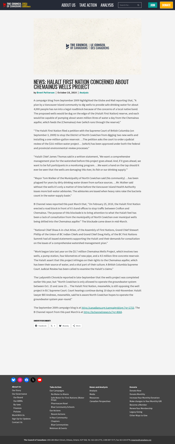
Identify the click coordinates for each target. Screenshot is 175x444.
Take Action (88, 5)
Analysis (107, 5)
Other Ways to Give (138, 415)
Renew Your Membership (141, 408)
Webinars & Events (58, 428)
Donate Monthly (137, 394)
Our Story (16, 390)
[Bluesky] (13, 379)
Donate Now (135, 390)
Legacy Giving (136, 411)
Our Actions (55, 410)
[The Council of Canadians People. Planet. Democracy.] (17, 5)
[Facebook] (26, 379)
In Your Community (58, 417)
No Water (55, 394)
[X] (33, 379)
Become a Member (138, 404)
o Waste (65, 394)
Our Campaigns (57, 390)
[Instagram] (20, 379)
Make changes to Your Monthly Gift (146, 401)
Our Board (18, 397)
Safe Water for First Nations (64, 397)
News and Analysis (99, 387)
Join (152, 5)
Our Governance (19, 393)
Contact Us (17, 422)
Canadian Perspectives (100, 401)
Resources (94, 397)
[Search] (138, 5)
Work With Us (18, 415)
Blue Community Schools (63, 407)
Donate (133, 387)
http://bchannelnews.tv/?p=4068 (103, 312)
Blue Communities (59, 424)
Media (92, 394)
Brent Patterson (46, 92)
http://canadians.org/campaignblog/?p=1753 (108, 307)
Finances (17, 408)
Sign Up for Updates (21, 418)
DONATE (166, 5)
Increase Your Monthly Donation (145, 397)
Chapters (55, 421)
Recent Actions (58, 414)
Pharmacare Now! (59, 403)
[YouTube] (39, 379)
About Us (68, 5)
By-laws (17, 404)
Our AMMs (18, 401)
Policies (17, 411)
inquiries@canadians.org (141, 440)
